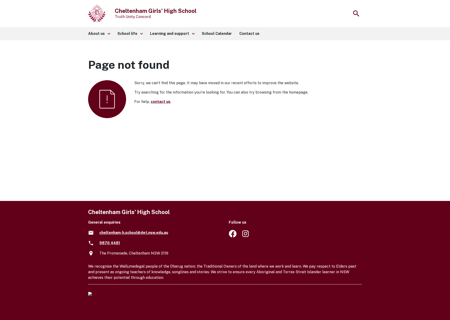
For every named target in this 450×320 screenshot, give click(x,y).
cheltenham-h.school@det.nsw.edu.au (133, 232)
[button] (99, 33)
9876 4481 (109, 243)
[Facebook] (232, 236)
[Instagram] (246, 236)
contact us (160, 101)
